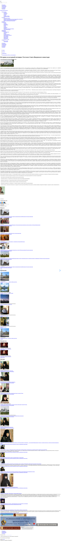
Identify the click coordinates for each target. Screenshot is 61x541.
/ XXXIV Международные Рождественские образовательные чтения (10, 504)
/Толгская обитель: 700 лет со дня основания (7, 371)
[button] (60, 270)
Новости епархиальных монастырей (9, 20)
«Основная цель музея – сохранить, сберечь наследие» (8, 338)
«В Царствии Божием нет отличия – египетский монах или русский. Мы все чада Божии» (14, 503)
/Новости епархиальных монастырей (6, 217)
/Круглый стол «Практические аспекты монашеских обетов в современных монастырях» (14, 444)
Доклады (5, 14)
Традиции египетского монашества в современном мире (9, 487)
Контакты (3, 47)
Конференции (4, 53)
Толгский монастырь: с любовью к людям (6, 293)
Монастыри (4, 30)
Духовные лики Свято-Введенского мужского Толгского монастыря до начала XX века (13, 404)
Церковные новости (7, 18)
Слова (5, 15)
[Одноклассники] (2, 202)
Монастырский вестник (4, 10)
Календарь (3, 46)
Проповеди (5, 13)
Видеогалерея (6, 40)
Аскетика (5, 32)
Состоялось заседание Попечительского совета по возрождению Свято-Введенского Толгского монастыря (16, 216)
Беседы (5, 25)
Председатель (4, 6)
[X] (4, 202)
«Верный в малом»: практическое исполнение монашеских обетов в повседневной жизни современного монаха (17, 471)
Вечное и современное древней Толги (6, 304)
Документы (4, 7)
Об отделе (3, 43)
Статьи (5, 23)
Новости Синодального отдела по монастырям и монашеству (13, 19)
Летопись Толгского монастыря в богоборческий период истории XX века (11, 393)
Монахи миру (6, 37)
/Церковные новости (3, 242)
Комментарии (6, 24)
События (5, 12)
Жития (5, 33)
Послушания (6, 38)
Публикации (4, 22)
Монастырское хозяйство (8, 35)
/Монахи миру (2, 349)
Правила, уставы (6, 39)
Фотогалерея (6, 41)
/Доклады (1, 498)
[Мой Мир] (3, 202)
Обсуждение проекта (7, 29)
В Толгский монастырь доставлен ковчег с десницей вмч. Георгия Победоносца (12, 241)
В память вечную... (7, 34)
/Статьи (1, 282)
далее (4, 539)
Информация (4, 5)
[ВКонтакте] (0, 202)
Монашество (4, 31)
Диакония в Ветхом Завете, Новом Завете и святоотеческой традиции (11, 493)
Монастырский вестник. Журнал (9, 28)
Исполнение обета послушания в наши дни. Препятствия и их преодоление (12, 457)
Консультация (6, 36)
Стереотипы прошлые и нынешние (5, 356)
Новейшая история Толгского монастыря (6, 370)
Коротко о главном (7, 16)
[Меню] (0, 1)
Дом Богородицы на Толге (4, 315)
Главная (3, 50)
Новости (3, 17)
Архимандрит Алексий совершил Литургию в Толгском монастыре (10, 233)
